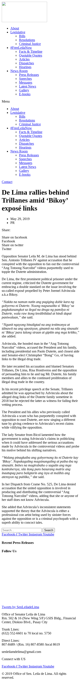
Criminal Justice (30, 44)
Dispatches (26, 63)
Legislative (17, 32)
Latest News (27, 86)
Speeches (25, 78)
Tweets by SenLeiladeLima (20, 607)
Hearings (25, 67)
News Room (19, 71)
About (14, 28)
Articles (24, 59)
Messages (25, 82)
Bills (22, 36)
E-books (24, 94)
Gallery (24, 90)
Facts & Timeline (30, 51)
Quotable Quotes (30, 55)
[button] (40, 101)
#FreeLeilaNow (21, 47)
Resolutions (27, 40)
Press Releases (29, 75)
